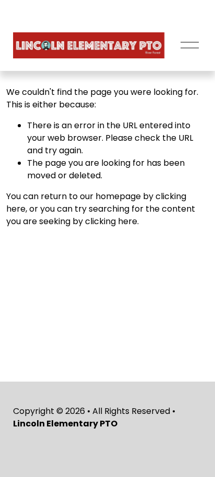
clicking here (111, 221)
